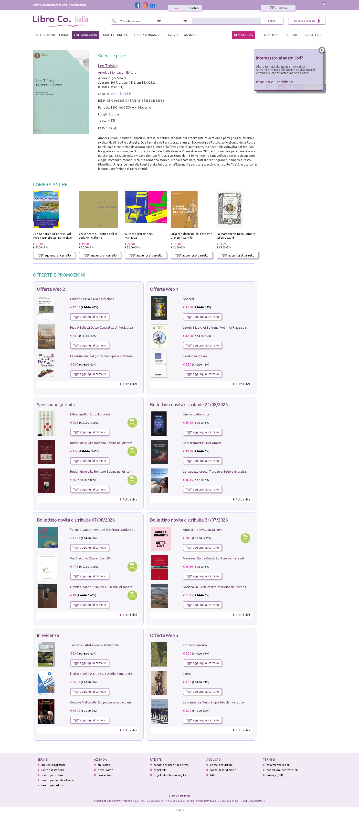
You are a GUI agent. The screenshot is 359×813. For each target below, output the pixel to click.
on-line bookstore (53, 764)
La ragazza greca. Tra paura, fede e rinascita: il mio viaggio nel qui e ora (234, 471)
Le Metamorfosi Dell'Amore (202, 443)
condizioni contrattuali (282, 769)
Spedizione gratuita (56, 404)
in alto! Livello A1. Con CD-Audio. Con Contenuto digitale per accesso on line (124, 673)
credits (180, 810)
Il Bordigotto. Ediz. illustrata (90, 414)
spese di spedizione (223, 769)
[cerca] (271, 21)
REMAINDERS (243, 34)
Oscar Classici (119, 93)
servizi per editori (52, 785)
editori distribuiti (52, 769)
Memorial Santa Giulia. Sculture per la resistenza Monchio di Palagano (232, 558)
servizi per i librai (52, 775)
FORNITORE (271, 34)
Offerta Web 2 (51, 289)
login (176, 8)
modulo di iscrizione (274, 81)
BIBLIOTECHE (313, 34)
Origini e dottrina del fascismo (191, 233)
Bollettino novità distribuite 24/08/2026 (189, 404)
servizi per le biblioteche (57, 780)
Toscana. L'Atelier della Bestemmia (94, 645)
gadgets (190, 34)
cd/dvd (172, 34)
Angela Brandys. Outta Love (202, 529)
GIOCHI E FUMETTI (115, 34)
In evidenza (48, 635)
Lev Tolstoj (108, 66)
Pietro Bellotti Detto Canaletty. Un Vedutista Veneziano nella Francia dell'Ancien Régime (132, 327)
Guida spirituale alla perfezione (92, 299)
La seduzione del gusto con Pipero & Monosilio (103, 356)
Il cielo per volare (195, 356)
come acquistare (221, 764)
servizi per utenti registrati (171, 764)
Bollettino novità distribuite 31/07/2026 (189, 519)
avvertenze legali (278, 764)
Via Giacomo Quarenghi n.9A (90, 558)
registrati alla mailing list (170, 775)
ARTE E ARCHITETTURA (52, 34)
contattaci (105, 775)
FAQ (213, 775)
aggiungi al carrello (57, 255)
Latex (187, 673)
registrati (194, 8)
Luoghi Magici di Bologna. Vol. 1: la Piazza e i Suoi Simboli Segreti (229, 327)
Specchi (188, 299)
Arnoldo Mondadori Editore (117, 72)
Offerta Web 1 (164, 289)
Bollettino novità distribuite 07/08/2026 (76, 519)
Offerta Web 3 (164, 635)
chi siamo (104, 764)
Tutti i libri (130, 384)
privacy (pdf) (274, 775)
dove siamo (106, 769)
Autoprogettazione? (139, 233)
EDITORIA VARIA (85, 34)
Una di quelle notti (196, 414)
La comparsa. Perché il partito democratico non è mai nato (224, 702)
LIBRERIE (291, 34)
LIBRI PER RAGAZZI (147, 34)
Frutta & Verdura (195, 645)
